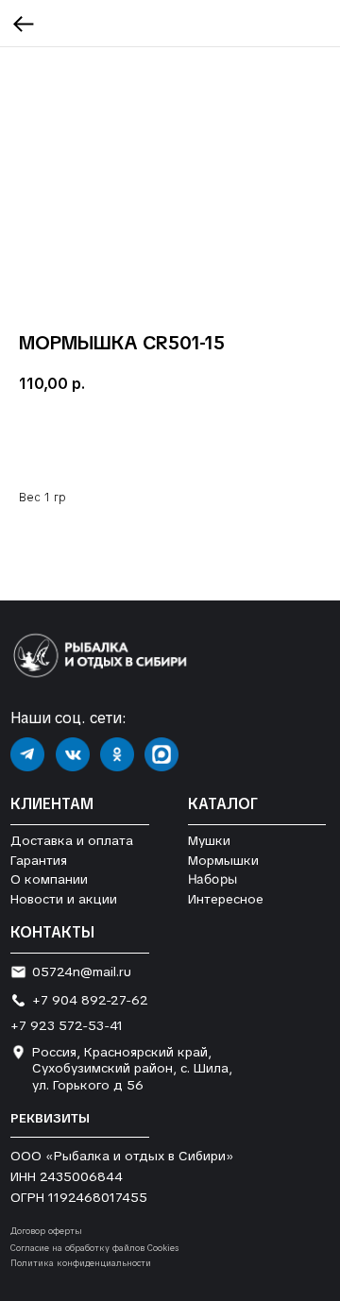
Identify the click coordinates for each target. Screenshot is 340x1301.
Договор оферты (46, 1231)
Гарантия (38, 860)
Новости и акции (63, 898)
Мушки (209, 840)
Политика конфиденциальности (80, 1263)
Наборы (212, 879)
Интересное (226, 898)
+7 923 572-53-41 (66, 1025)
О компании (49, 878)
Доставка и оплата (71, 840)
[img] (27, 754)
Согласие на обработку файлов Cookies (94, 1248)
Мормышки (223, 860)
